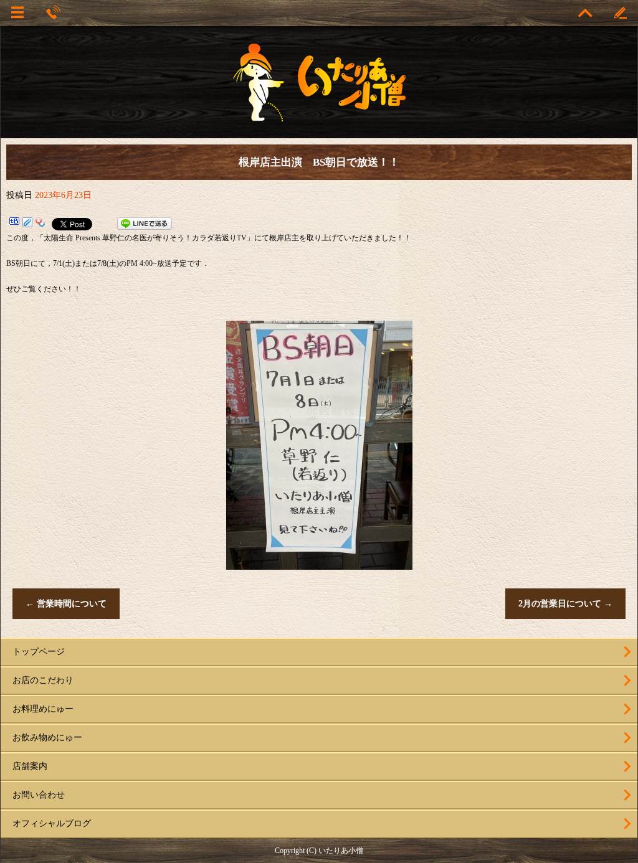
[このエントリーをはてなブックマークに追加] (14, 223)
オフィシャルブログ (51, 823)
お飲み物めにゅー (47, 737)
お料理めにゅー (43, 709)
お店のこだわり (43, 680)
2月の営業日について (565, 603)
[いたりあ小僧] (319, 115)
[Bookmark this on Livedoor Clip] (27, 223)
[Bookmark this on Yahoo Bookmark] (40, 223)
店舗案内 (29, 766)
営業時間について (66, 603)
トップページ (38, 651)
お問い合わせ (38, 794)
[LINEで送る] (144, 223)
